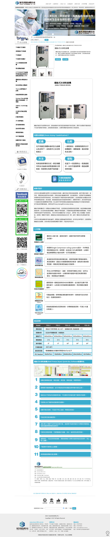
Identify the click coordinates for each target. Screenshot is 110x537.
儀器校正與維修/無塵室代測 (22, 144)
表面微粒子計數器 (21, 51)
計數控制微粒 (19, 117)
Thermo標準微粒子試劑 (21, 89)
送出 (74, 508)
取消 (70, 508)
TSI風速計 (19, 55)
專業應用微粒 (19, 132)
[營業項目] (55, 3)
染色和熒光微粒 (20, 128)
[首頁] (30, 3)
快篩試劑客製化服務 (21, 94)
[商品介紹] (62, 3)
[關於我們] (48, 3)
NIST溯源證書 (20, 136)
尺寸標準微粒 (19, 120)
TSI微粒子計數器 (20, 47)
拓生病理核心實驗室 (21, 85)
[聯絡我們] (91, 3)
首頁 (32, 42)
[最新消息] (77, 3)
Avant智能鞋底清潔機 (21, 63)
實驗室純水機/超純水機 (22, 80)
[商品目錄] (22, 44)
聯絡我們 (74, 493)
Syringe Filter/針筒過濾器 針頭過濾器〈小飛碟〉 (22, 100)
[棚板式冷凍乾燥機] (34, 76)
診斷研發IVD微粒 (21, 140)
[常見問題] (84, 3)
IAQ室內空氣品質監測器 (21, 112)
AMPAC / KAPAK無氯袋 (21, 106)
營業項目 (44, 493)
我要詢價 (58, 59)
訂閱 (66, 508)
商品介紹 (49, 493)
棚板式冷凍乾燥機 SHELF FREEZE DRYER (55, 42)
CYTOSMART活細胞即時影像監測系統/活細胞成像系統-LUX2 (22, 74)
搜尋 (46, 39)
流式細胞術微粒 (20, 124)
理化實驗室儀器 (20, 68)
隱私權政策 (62, 516)
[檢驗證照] (69, 3)
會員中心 (54, 493)
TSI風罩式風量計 (20, 59)
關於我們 (38, 493)
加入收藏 (65, 59)
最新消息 (59, 493)
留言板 (69, 493)
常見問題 (64, 493)
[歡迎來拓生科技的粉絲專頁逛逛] (22, 195)
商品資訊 (36, 42)
